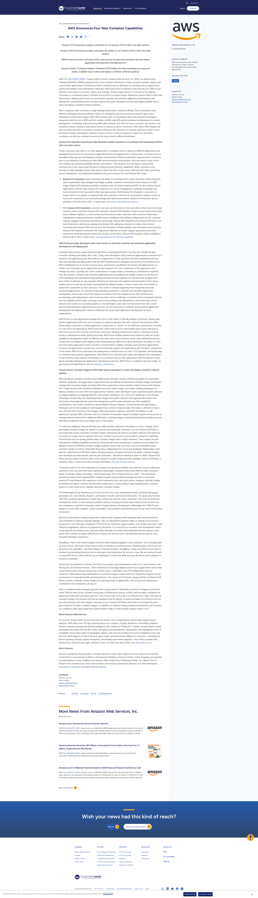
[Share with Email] (81, 36)
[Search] (187, 3)
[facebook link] (177, 889)
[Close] (252, 894)
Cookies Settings (189, 894)
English (175, 81)
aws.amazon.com (143, 642)
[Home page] (72, 8)
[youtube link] (172, 889)
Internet (93, 693)
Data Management (105, 693)
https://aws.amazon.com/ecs (124, 201)
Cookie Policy (108, 894)
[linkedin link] (167, 889)
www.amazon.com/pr (67, 686)
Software (75, 693)
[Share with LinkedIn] (67, 36)
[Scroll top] (250, 837)
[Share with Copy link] (85, 36)
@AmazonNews (99, 666)
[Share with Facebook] (76, 36)
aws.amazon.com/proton (102, 364)
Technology (84, 693)
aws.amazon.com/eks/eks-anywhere (117, 237)
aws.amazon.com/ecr (125, 461)
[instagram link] (182, 889)
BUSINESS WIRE (76, 79)
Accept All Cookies (205, 894)
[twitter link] (162, 889)
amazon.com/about (72, 666)
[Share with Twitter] (72, 36)
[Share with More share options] (90, 36)
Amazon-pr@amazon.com (68, 683)
